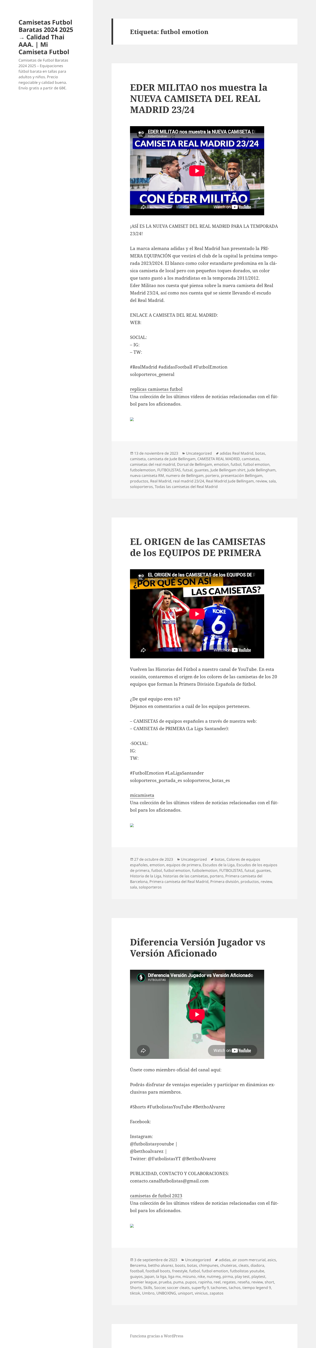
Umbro (148, 1293)
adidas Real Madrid (236, 453)
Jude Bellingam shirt (228, 469)
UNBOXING (166, 1293)
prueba (165, 1282)
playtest (258, 1276)
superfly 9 (200, 1287)
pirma (228, 1276)
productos (139, 481)
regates (229, 1282)
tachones (219, 1287)
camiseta (138, 458)
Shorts (136, 1287)
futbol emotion (256, 464)
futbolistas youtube (247, 1270)
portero (212, 475)
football (137, 1270)
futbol (236, 464)
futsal (187, 469)
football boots (158, 1270)
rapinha (205, 1282)
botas (260, 453)
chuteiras (228, 1265)
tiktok (135, 1293)
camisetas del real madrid (152, 464)
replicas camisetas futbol (156, 389)
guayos (136, 1276)
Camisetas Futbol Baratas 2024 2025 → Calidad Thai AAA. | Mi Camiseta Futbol (46, 37)
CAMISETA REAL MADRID (218, 458)
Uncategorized (199, 453)
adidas (224, 1259)
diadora (257, 1265)
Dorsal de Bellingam (194, 464)
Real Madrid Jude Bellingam (230, 481)
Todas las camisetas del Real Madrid (186, 486)
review (261, 481)
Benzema (138, 1265)
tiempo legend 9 (256, 1287)
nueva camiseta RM (147, 475)
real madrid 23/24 (188, 481)
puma (178, 1282)
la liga (161, 1276)
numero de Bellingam (185, 475)
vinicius (201, 1293)
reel (217, 1282)
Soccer (159, 1287)
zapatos (216, 1293)
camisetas (250, 458)
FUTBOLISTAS (169, 469)
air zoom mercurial (249, 1259)
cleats (244, 1265)
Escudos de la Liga (219, 864)
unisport (185, 1293)
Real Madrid (160, 481)
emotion (221, 464)
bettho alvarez (160, 1265)
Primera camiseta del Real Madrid (178, 881)
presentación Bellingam (241, 475)
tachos (235, 1287)
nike (201, 1276)
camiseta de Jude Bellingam (171, 458)
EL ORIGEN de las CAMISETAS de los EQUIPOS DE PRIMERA (198, 547)
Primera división (224, 881)
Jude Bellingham (261, 469)
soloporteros (141, 486)
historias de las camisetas (185, 876)
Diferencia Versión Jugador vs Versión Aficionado (197, 947)
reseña (244, 1282)
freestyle (179, 1270)
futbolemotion (142, 469)
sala (272, 481)
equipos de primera (183, 864)
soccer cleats (178, 1287)
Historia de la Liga (145, 876)
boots (180, 1265)
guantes (201, 469)
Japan (149, 1276)
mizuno (189, 1276)
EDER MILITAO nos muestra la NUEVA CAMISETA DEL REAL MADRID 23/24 (198, 98)
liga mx (174, 1276)
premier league (143, 1282)
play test (242, 1276)
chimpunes (208, 1265)
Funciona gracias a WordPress (156, 1336)
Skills (147, 1287)
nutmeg (214, 1276)
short (269, 1282)
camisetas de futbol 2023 (156, 1196)
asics (271, 1259)
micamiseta (142, 795)
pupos (190, 1282)
